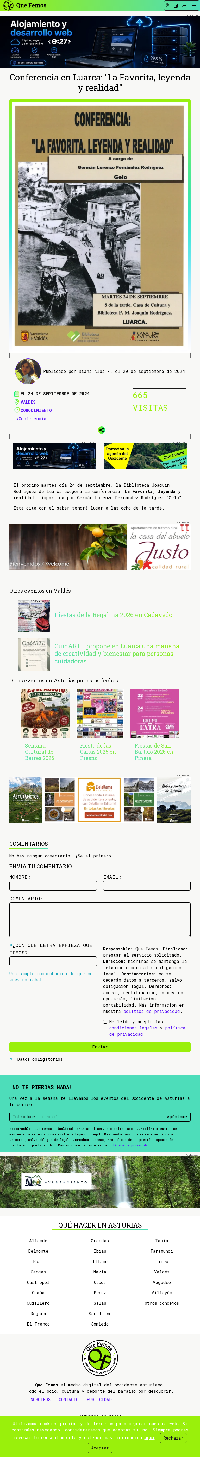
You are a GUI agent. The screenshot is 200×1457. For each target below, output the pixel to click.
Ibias (100, 1251)
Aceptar (100, 1447)
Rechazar (173, 1438)
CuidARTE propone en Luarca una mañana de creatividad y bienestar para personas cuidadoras (116, 653)
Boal (38, 1261)
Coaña (38, 1292)
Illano (100, 1261)
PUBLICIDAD (99, 1399)
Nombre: (20, 877)
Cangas (38, 1271)
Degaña (38, 1313)
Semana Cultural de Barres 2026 (39, 751)
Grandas (100, 1240)
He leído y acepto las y (147, 1028)
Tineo (161, 1261)
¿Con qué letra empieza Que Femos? (50, 949)
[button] (100, 429)
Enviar (100, 1047)
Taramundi (161, 1251)
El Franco (38, 1324)
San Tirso (100, 1313)
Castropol (38, 1282)
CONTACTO (68, 1399)
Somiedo (100, 1324)
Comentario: (26, 898)
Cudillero (38, 1303)
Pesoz (100, 1292)
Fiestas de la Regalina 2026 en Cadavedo (113, 615)
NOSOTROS (41, 1399)
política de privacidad (151, 1011)
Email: (112, 877)
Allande (38, 1240)
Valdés (28, 402)
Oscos (100, 1282)
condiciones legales (133, 1028)
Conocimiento (36, 410)
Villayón (162, 1292)
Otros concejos (162, 1303)
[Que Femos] (25, 5)
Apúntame (177, 1116)
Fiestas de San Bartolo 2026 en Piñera (154, 751)
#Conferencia (31, 418)
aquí (150, 1437)
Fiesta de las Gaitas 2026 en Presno (98, 751)
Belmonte (38, 1251)
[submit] (184, 5)
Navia (99, 1271)
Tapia (161, 1240)
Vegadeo (162, 1282)
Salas (99, 1303)
